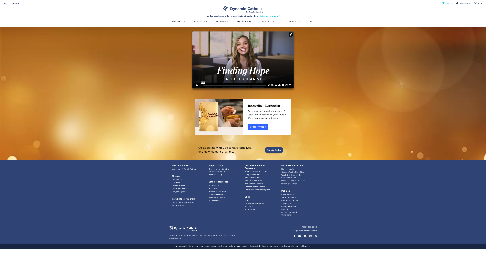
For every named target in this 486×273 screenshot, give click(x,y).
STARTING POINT (216, 194)
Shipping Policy (288, 203)
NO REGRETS (214, 200)
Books (247, 200)
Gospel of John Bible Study (293, 172)
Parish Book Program (183, 199)
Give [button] (311, 21)
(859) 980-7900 (309, 227)
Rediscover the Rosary (255, 187)
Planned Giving (215, 175)
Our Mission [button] (293, 21)
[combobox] (221, 3)
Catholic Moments (218, 181)
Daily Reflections (252, 174)
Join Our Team (178, 186)
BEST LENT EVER (252, 177)
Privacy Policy (287, 194)
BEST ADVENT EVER (254, 180)
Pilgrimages (250, 209)
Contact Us (177, 179)
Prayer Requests (179, 192)
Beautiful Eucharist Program (257, 190)
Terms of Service (288, 197)
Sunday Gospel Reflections (256, 171)
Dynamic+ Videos (289, 184)
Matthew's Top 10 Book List (293, 181)
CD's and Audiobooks (254, 203)
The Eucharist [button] (176, 21)
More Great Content (292, 165)
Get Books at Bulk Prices (183, 202)
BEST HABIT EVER (216, 197)
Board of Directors (180, 189)
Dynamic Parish (180, 165)
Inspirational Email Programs (255, 166)
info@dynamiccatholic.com (304, 231)
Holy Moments (287, 169)
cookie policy (304, 246)
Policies (285, 191)
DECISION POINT (216, 185)
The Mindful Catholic (254, 184)
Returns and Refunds (290, 200)
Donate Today (274, 150)
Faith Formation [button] (244, 21)
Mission (176, 176)
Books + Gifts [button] (199, 21)
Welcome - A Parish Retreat (184, 169)
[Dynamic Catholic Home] (243, 9)
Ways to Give (215, 165)
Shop (247, 197)
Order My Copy (258, 127)
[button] (447, 3)
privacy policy (288, 246)
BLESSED (212, 188)
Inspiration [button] (221, 21)
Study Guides (178, 205)
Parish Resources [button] (269, 21)
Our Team (176, 182)
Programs (249, 206)
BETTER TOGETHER (217, 191)
